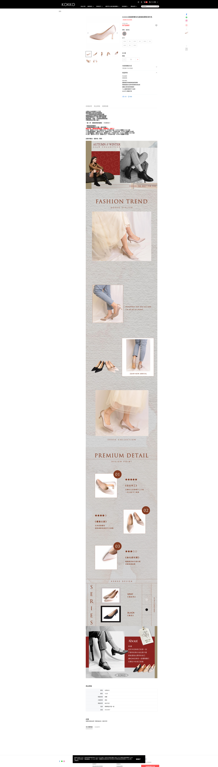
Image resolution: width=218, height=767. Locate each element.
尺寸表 (124, 53)
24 (150, 41)
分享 (125, 96)
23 (140, 41)
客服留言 (118, 764)
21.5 (125, 41)
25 (129, 45)
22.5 (135, 41)
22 (129, 41)
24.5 (125, 45)
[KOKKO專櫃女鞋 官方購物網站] (68, 4)
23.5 (145, 41)
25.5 (135, 45)
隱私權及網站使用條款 (97, 766)
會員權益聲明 (119, 766)
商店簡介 (94, 764)
